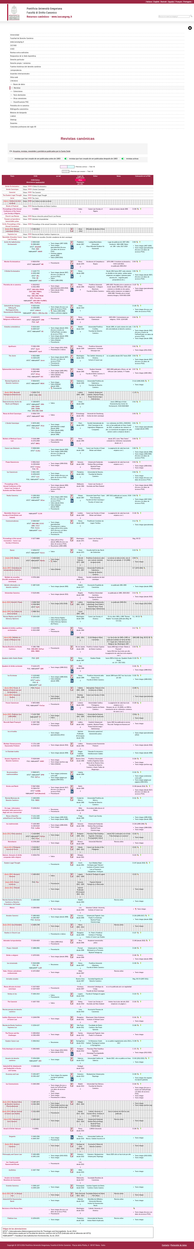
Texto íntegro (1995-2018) (59, 817)
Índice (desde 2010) (57, 373)
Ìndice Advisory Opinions (59, 620)
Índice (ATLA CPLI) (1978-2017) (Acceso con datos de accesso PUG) (59, 530)
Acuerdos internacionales (20, 74)
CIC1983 (13, 45)
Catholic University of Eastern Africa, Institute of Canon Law (95, 1114)
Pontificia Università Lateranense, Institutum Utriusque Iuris (95, 348)
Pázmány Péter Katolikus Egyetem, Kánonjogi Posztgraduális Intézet (95, 836)
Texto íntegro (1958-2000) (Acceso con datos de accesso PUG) (59, 453)
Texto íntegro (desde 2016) (59, 745)
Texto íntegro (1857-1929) (59, 243)
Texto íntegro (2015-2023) (59, 1155)
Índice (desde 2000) (57, 430)
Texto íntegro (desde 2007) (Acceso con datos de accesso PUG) (59, 274)
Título (12, 176)
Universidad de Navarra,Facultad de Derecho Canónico (95, 474)
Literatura (14, 81)
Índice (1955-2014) (57, 440)
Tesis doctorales (18, 95)
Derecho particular (17, 60)
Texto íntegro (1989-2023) (59, 677)
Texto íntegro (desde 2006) (59, 449)
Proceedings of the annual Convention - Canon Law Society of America (55, 224)
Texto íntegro (55, 382)
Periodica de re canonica (19, 106)
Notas (119, 176)
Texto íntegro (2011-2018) (59, 347)
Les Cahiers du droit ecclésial (41, 201)
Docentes (13, 123)
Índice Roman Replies (58, 618)
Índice (53, 278)
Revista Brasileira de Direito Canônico (44, 206)
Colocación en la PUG (142, 176)
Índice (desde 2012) (57, 338)
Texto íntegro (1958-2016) (59, 463)
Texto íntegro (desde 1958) (59, 336)
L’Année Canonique (38, 189)
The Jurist (35, 198)
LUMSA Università (95, 1128)
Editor (95, 176)
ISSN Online (35, 180)
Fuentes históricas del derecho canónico (25, 67)
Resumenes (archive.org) (59, 1107)
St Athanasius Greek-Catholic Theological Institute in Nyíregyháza (95, 1043)
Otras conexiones (18, 98)
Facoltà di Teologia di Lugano (95, 874)
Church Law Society (95, 816)
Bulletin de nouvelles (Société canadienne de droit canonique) (52, 237)
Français (179, 2)
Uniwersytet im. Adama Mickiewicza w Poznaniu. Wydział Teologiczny (95, 950)
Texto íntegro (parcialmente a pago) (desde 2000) (58, 426)
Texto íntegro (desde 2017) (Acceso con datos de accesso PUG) (59, 789)
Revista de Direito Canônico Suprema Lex (45, 234)
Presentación (55, 263)
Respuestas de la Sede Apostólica (23, 56)
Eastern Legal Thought (39, 195)
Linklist (13, 116)
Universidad (14, 35)
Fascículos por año (80, 183)
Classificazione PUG (19, 102)
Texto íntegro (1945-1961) (59, 370)
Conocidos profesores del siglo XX (23, 127)
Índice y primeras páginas (59, 313)
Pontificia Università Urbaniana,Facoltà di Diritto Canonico (95, 965)
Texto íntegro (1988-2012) (59, 667)
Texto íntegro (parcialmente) (144, 525)
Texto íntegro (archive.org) (59, 762)
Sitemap (13, 120)
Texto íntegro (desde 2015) (59, 594)
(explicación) (40, 182)
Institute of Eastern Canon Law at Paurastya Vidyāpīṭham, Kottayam (95, 869)
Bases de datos (17, 84)
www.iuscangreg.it (17, 42)
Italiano (149, 2)
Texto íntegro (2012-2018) (59, 603)
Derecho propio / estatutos (20, 63)
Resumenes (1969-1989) (59, 546)
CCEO (12, 49)
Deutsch (164, 2)
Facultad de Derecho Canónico (21, 38)
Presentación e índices (58, 349)
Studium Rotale (95, 658)
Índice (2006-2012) (57, 942)
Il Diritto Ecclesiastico (39, 186)
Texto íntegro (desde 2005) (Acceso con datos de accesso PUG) (59, 487)
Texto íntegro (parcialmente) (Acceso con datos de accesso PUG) (144, 250)
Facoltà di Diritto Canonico (42, 12)
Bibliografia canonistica (19, 109)
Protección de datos (179, 1245)
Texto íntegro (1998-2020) (59, 825)
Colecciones (16, 91)
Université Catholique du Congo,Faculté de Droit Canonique (95, 989)
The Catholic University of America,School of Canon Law (95, 358)
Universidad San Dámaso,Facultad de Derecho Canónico (95, 1086)
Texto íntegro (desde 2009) (59, 753)
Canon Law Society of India (95, 695)
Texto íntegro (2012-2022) (59, 1050)
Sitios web (14, 77)
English (156, 2)
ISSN (35, 176)
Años (80, 180)
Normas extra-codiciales (19, 52)
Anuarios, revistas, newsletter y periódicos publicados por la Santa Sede (41, 151)
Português (187, 2)
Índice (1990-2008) (57, 280)
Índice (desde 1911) (57, 290)
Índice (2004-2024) (57, 257)
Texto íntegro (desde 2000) (59, 586)
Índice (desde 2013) (57, 503)
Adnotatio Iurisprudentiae (40, 219)
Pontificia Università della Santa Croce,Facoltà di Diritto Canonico (95, 678)
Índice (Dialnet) (56, 340)
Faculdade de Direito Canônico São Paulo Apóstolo (95, 1027)
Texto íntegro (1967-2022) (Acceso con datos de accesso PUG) (59, 499)
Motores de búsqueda (18, 113)
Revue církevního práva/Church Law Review (46, 216)
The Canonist (36, 192)
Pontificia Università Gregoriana (44, 8)
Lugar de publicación (80, 177)
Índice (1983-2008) (59, 311)
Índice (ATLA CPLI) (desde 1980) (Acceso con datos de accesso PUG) (59, 542)
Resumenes (54, 809)
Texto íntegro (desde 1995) (59, 819)
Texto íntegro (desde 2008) (59, 917)
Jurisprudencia (15, 70)
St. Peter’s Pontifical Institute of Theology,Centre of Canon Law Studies (95, 935)
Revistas (15, 88)
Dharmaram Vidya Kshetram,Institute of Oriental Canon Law (95, 1019)
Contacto (165, 1245)
